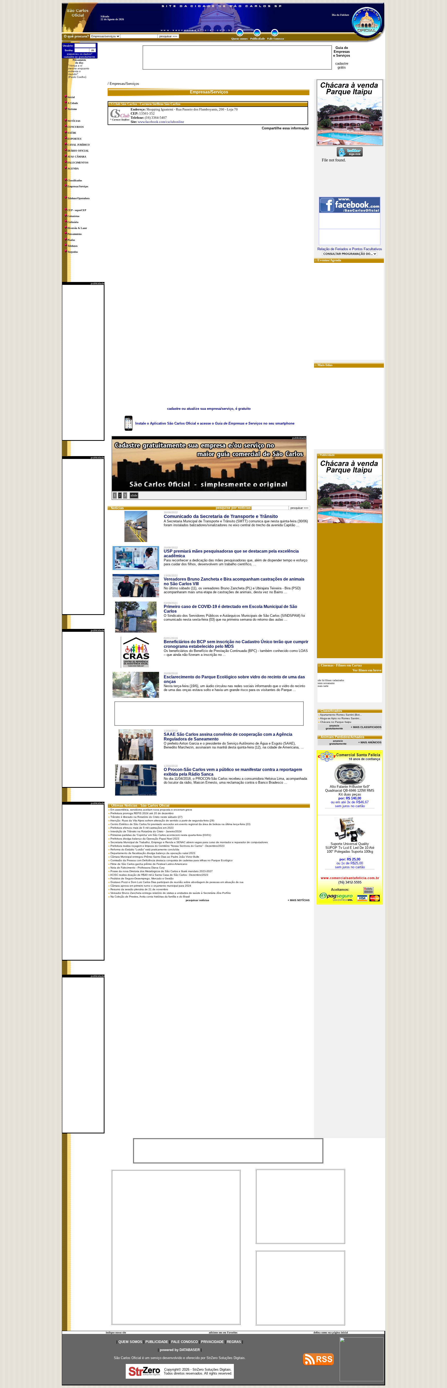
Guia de (342, 48)
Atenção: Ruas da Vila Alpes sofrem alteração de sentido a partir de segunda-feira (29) (162, 820)
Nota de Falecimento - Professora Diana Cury (137, 867)
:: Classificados (329, 711)
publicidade (98, 283)
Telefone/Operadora (79, 198)
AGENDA (73, 168)
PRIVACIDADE (212, 1342)
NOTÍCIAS (74, 121)
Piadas (71, 240)
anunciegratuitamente (334, 727)
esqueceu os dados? (79, 54)
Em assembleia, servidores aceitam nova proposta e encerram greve (151, 809)
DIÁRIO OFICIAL (78, 150)
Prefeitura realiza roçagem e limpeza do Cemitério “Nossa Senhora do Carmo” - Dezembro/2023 (167, 845)
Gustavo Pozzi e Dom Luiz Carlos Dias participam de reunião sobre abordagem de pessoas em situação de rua (176, 882)
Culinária (73, 222)
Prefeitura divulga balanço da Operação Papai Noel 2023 (144, 838)
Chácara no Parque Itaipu (335, 722)
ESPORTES (74, 138)
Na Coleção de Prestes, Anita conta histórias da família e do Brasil (150, 896)
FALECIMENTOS (78, 162)
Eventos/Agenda (329, 260)
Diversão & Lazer (77, 228)
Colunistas (73, 216)
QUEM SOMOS (130, 1342)
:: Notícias (116, 508)
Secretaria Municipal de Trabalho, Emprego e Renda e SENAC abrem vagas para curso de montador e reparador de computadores (189, 842)
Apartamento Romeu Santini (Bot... (341, 714)
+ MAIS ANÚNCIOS (370, 742)
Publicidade (327, 455)
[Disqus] (209, 205)
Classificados (75, 180)
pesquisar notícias (197, 900)
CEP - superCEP (77, 210)
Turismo (72, 109)
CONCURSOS (76, 126)
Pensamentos (75, 234)
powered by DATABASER (180, 1350)
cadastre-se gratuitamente (79, 56)
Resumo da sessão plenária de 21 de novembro (139, 889)
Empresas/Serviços (78, 186)
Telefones (73, 245)
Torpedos (73, 251)
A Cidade (73, 103)
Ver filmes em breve (367, 670)
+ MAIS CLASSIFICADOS (366, 727)
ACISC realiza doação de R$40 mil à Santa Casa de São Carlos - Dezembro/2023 (159, 874)
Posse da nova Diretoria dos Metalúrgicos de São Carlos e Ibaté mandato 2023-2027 (161, 871)
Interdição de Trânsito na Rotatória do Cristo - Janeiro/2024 (146, 831)
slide (134, 495)
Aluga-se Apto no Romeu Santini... (340, 718)
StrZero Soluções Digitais (225, 1358)
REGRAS (234, 1342)
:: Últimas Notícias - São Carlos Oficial (138, 805)
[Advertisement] (83, 362)
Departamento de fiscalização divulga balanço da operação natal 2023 (152, 853)
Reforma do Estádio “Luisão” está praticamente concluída (144, 849)
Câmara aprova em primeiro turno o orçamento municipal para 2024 (150, 885)
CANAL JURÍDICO (79, 144)
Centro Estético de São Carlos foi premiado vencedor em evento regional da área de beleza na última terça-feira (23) (180, 824)
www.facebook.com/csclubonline (161, 122)
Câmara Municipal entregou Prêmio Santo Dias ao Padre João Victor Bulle (154, 856)
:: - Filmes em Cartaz (340, 665)
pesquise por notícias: (233, 508)
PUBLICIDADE (156, 1342)
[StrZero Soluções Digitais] (144, 1374)
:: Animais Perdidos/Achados (340, 737)
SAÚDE (72, 132)
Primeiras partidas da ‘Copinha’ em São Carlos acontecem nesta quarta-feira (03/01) (160, 835)
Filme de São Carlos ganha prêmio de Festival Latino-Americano (148, 864)
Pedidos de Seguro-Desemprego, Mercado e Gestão (142, 878)
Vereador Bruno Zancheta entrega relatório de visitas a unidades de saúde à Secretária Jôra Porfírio (170, 893)
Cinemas (327, 665)
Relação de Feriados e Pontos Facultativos (349, 249)
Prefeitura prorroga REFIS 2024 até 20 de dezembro (142, 813)
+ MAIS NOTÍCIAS (299, 900)
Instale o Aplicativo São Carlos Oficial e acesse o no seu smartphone (214, 423)
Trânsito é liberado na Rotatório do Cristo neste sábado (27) (146, 816)
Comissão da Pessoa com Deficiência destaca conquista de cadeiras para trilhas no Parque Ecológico (171, 860)
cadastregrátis (341, 65)
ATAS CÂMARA (77, 156)
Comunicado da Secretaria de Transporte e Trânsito (221, 516)
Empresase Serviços (341, 53)
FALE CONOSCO (184, 1342)
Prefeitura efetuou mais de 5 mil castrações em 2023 (142, 827)
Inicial (71, 97)
